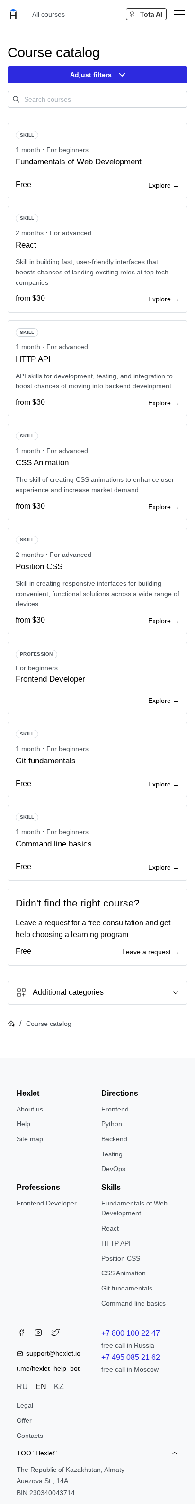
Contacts (30, 1435)
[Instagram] (38, 1334)
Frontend (115, 1109)
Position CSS (120, 1258)
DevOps (113, 1168)
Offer (24, 1420)
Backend (114, 1139)
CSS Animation (123, 1273)
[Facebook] (21, 1334)
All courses (48, 14)
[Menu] (179, 14)
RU (22, 1387)
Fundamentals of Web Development (134, 1208)
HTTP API (116, 1243)
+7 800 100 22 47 (130, 1333)
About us (30, 1109)
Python (111, 1124)
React (110, 1228)
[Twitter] (55, 1334)
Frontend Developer (47, 1203)
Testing (112, 1154)
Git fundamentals (126, 1288)
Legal (25, 1405)
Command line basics (133, 1303)
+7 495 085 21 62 (130, 1357)
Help (23, 1124)
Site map (30, 1139)
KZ (59, 1387)
